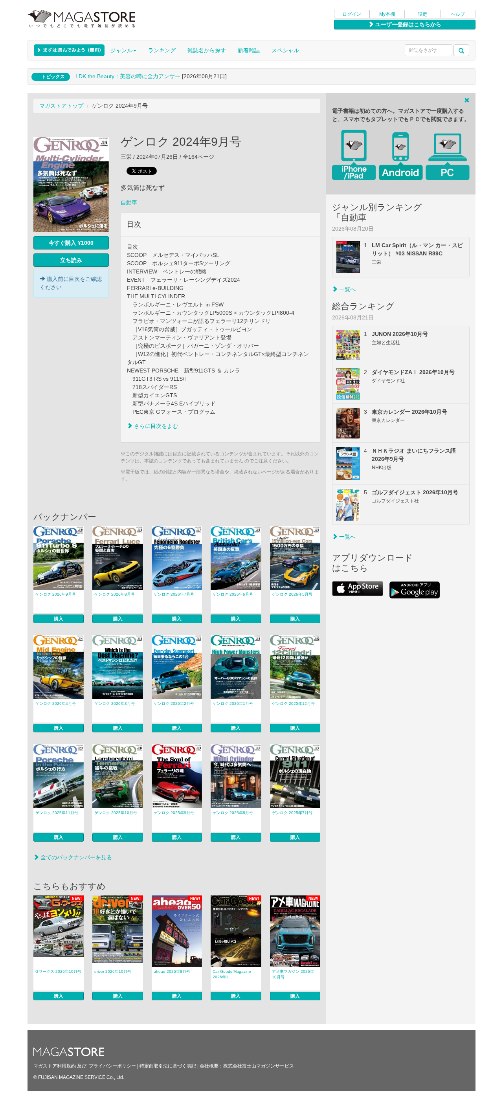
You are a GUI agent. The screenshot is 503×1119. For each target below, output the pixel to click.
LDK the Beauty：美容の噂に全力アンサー (127, 76)
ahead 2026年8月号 (172, 971)
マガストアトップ (61, 106)
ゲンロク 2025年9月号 (174, 813)
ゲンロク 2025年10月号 (115, 813)
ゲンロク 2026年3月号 (114, 703)
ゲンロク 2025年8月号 (233, 813)
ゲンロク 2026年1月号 (233, 703)
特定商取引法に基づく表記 (168, 1066)
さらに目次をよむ (155, 426)
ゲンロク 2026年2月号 (174, 703)
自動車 (129, 202)
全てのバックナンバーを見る (75, 857)
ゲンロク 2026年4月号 (55, 703)
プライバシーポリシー (112, 1066)
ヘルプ (458, 14)
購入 (58, 619)
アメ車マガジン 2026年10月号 (293, 974)
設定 (422, 14)
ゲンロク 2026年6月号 (233, 594)
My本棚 (387, 14)
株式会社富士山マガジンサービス (258, 1066)
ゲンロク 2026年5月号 (292, 594)
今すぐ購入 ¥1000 (71, 243)
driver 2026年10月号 (112, 971)
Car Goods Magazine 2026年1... (232, 974)
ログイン (351, 14)
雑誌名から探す (206, 50)
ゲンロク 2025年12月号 (293, 703)
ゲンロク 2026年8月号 (114, 594)
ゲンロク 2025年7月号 (292, 813)
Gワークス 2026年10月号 (58, 971)
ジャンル (121, 50)
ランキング (162, 50)
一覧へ (347, 289)
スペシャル (285, 50)
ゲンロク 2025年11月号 (56, 813)
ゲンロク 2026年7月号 (174, 594)
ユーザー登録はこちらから (407, 24)
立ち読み (71, 260)
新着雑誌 (249, 50)
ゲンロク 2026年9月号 (55, 594)
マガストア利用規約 (54, 1066)
